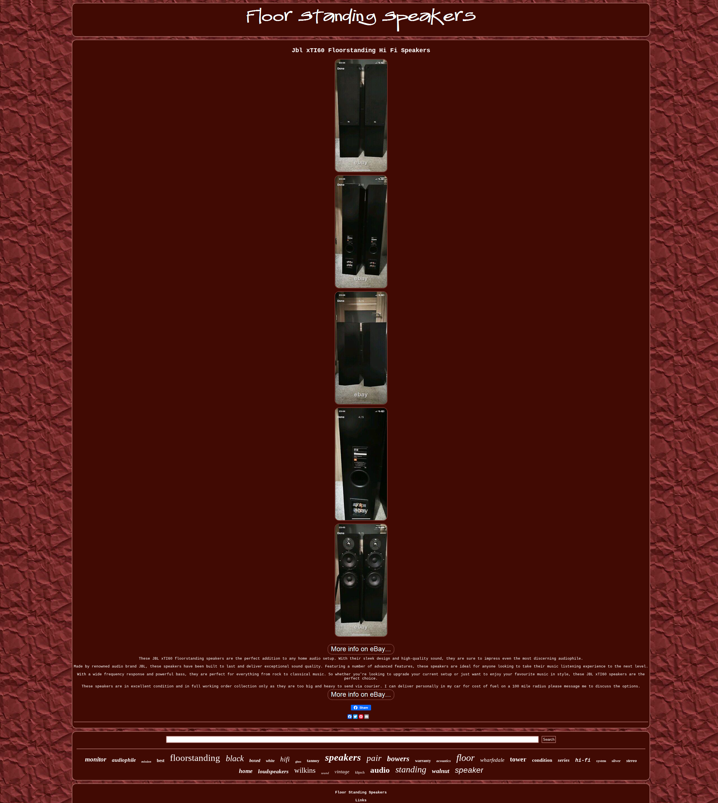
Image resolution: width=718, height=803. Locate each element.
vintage (342, 771)
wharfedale (492, 760)
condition (542, 760)
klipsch (360, 772)
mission (146, 761)
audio (380, 769)
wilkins (305, 770)
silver (616, 761)
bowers (398, 758)
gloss (298, 761)
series (564, 760)
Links (361, 800)
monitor (95, 759)
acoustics (443, 761)
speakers (343, 757)
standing (410, 769)
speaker (469, 770)
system (601, 761)
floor (465, 757)
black (235, 758)
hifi (285, 759)
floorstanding (195, 758)
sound (325, 773)
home (245, 771)
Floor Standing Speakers (361, 792)
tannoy (313, 760)
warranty (423, 761)
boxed (254, 760)
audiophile (124, 760)
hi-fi (583, 760)
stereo (631, 760)
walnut (440, 770)
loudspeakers (273, 771)
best (160, 760)
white (270, 761)
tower (518, 759)
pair (374, 758)
